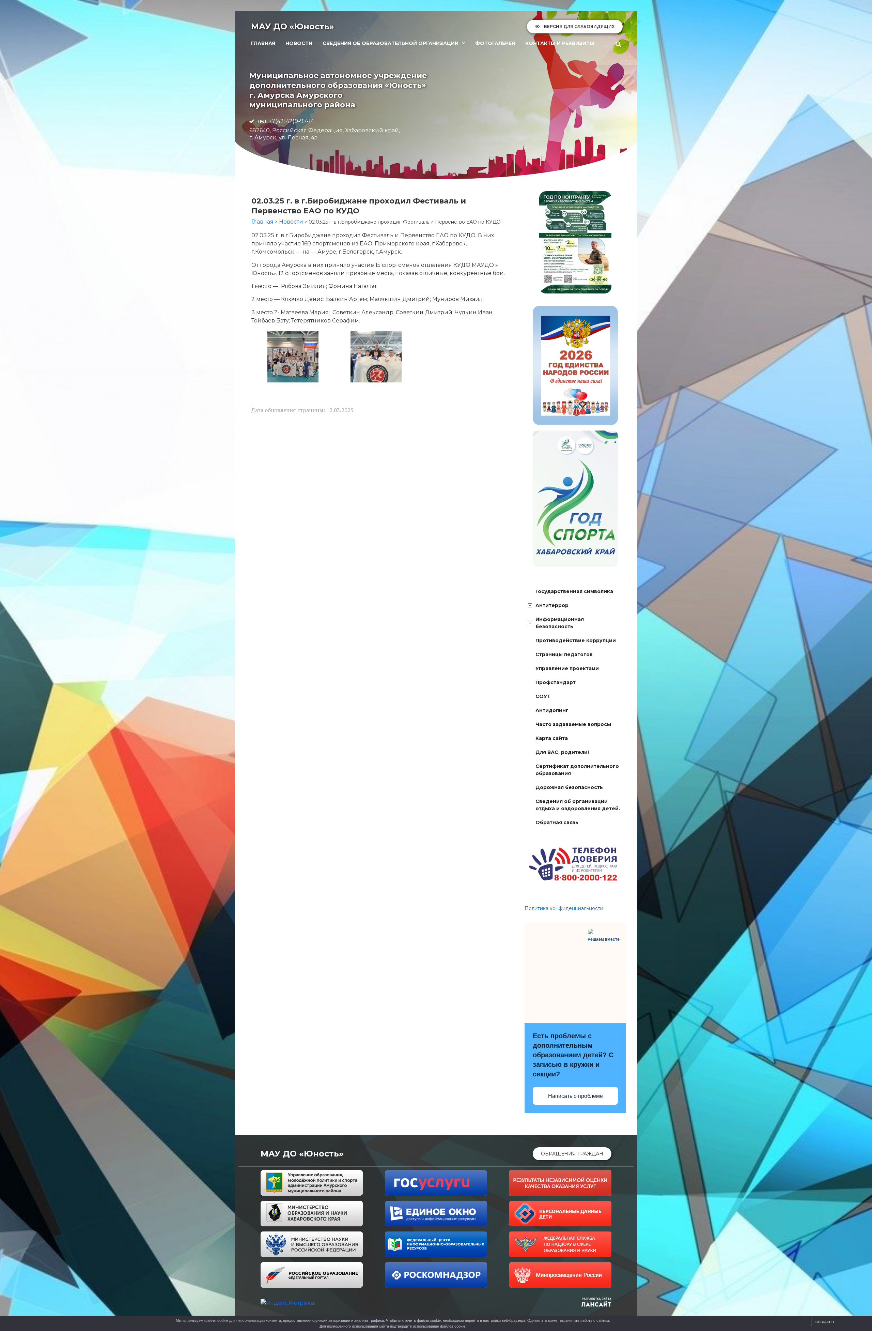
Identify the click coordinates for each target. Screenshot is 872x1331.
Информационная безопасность (559, 623)
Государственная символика (574, 591)
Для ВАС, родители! (562, 752)
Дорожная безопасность (569, 787)
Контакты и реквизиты (559, 43)
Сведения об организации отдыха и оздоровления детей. (577, 805)
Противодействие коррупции (575, 640)
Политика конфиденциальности (564, 908)
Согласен (824, 1322)
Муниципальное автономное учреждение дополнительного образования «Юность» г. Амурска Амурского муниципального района (338, 90)
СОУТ (542, 696)
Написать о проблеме (575, 1096)
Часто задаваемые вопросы (573, 724)
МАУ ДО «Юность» (292, 26)
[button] (618, 44)
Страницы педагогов (564, 654)
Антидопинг (552, 710)
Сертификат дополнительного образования (577, 769)
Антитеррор (552, 605)
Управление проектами (567, 668)
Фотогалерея (495, 43)
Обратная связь (556, 822)
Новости (298, 43)
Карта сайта (551, 738)
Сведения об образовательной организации (390, 43)
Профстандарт (555, 682)
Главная (263, 43)
